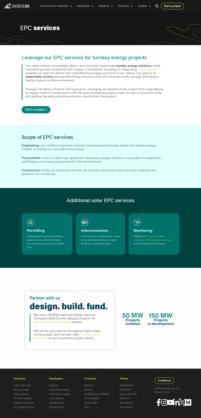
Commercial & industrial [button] (54, 6)
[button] (156, 6)
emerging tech (148, 69)
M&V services (150, 236)
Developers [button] (83, 6)
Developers (56, 379)
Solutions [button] (103, 6)
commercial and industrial (52, 322)
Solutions (19, 379)
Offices (124, 379)
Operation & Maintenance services (153, 240)
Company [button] (123, 6)
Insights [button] (142, 6)
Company (90, 379)
